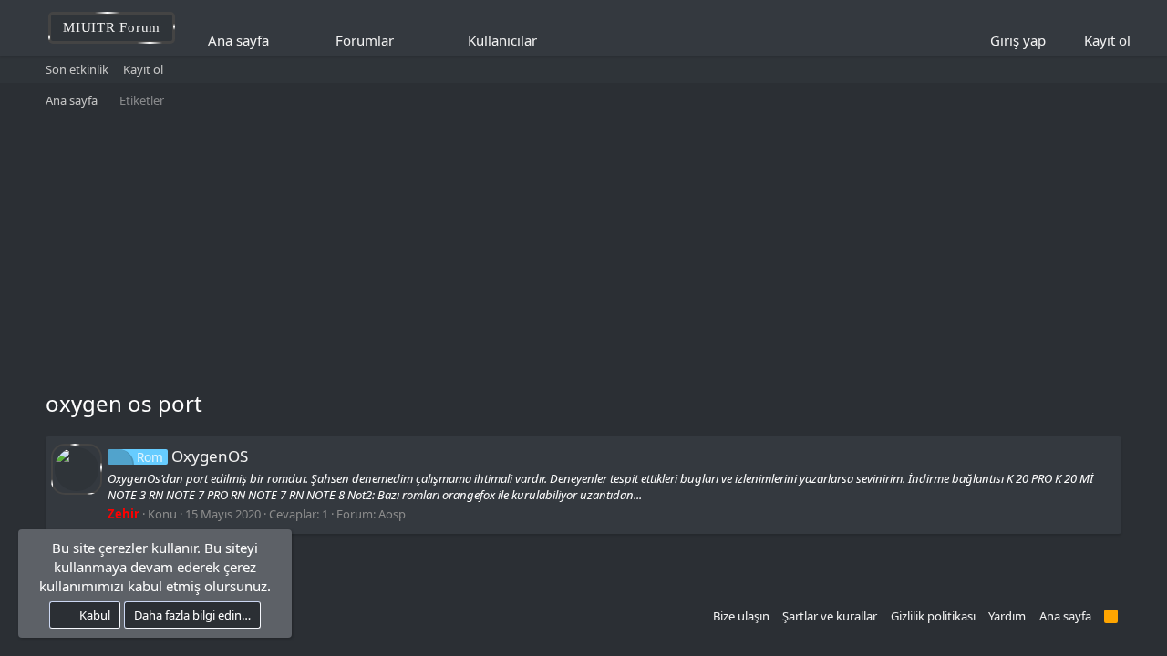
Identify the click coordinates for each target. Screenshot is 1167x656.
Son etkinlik (77, 69)
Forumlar (365, 40)
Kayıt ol (143, 69)
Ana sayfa (238, 40)
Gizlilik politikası (933, 616)
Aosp (392, 514)
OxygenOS (192, 456)
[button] (406, 40)
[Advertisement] (583, 251)
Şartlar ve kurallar (829, 616)
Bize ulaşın (741, 616)
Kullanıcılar (502, 40)
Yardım (1007, 616)
